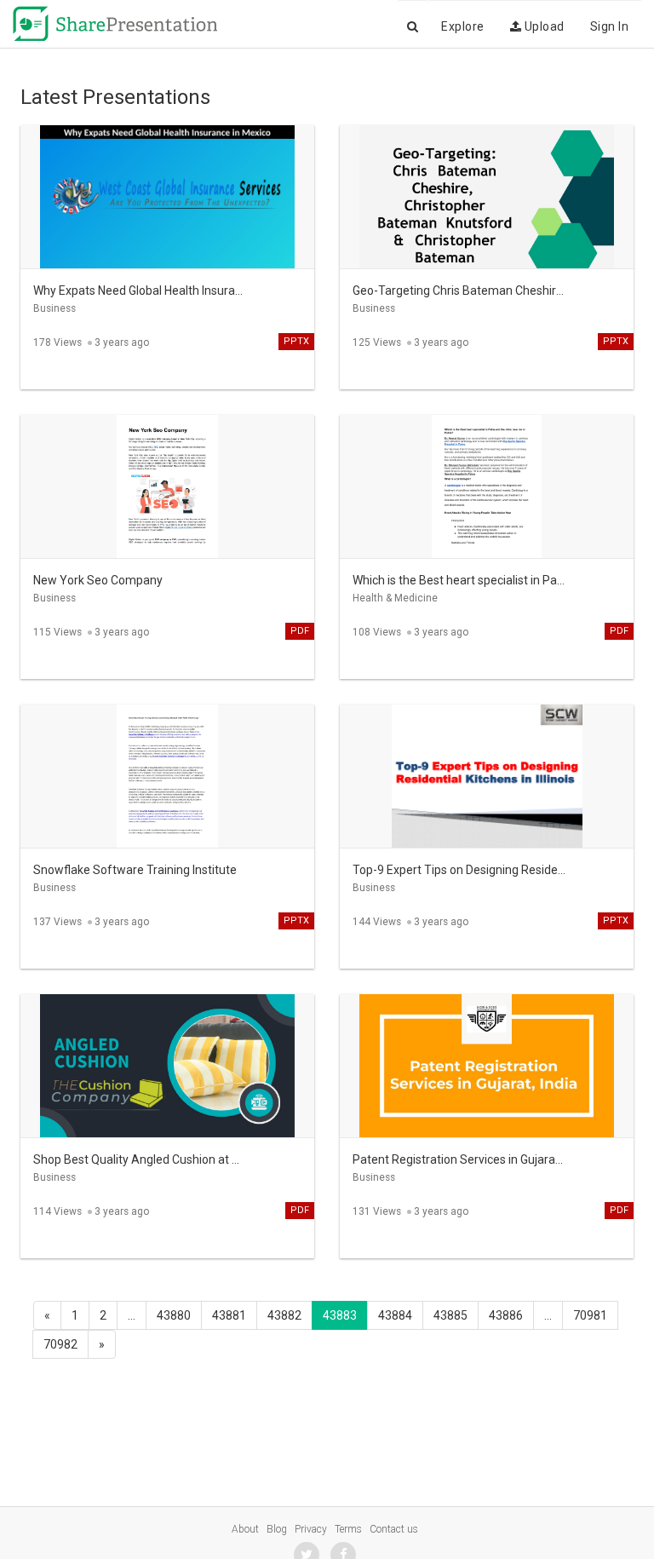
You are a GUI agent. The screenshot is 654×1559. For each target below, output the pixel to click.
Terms (348, 1529)
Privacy (311, 1529)
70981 (590, 1315)
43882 (284, 1315)
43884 (395, 1315)
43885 (450, 1315)
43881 (229, 1315)
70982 (60, 1344)
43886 (506, 1315)
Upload (543, 26)
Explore (463, 26)
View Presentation (167, 184)
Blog (277, 1529)
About (245, 1529)
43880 (174, 1315)
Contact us (394, 1529)
